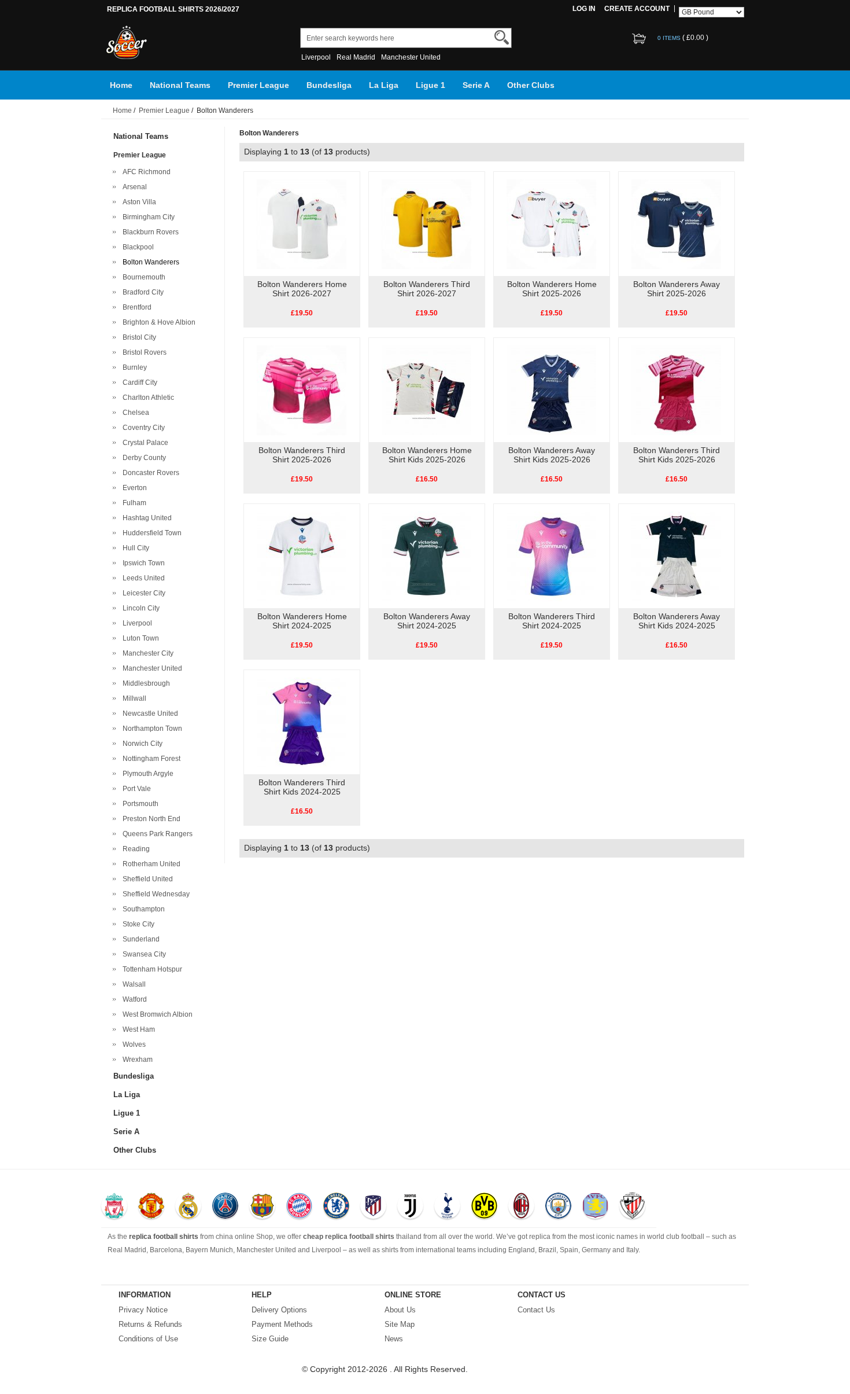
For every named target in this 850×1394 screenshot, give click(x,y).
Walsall (132, 984)
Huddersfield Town (150, 533)
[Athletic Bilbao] (632, 1207)
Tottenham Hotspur (150, 969)
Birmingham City (147, 217)
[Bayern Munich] (299, 1207)
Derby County (142, 458)
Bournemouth (142, 277)
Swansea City (142, 954)
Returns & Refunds (150, 1324)
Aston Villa (137, 202)
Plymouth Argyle (146, 774)
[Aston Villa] (595, 1207)
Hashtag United (145, 518)
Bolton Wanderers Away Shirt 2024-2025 (426, 621)
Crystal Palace (143, 443)
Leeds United (142, 578)
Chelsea (134, 413)
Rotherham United (149, 864)
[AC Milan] (521, 1207)
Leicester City (142, 593)
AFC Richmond (145, 172)
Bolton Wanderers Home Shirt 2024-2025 (302, 621)
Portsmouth (138, 804)
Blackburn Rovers (149, 232)
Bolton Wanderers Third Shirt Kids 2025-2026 (676, 455)
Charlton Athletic (146, 397)
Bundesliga (329, 85)
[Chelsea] (336, 1207)
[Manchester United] (151, 1207)
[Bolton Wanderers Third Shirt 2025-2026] (301, 389)
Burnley (133, 367)
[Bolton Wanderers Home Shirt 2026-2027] (301, 223)
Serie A (476, 85)
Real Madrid (356, 57)
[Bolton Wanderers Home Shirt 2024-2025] (301, 555)
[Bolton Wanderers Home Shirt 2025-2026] (551, 223)
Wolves (132, 1044)
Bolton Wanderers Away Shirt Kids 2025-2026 (551, 455)
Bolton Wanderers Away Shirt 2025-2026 (676, 288)
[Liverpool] (114, 1207)
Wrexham (136, 1059)
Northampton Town (150, 728)
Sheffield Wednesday (154, 894)
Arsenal (133, 187)
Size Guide (270, 1338)
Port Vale (135, 789)
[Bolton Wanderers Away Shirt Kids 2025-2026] (551, 389)
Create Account (637, 9)
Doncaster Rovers (149, 473)
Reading (134, 849)
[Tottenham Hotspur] (447, 1207)
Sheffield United (146, 879)
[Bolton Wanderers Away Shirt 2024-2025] (426, 555)
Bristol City (137, 337)
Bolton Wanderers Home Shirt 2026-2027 (302, 288)
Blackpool (136, 247)
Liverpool (316, 57)
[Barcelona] (262, 1207)
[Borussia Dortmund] (484, 1207)
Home (121, 85)
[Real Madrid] (188, 1207)
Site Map (400, 1324)
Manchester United (411, 57)
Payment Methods (282, 1324)
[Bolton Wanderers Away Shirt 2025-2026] (676, 223)
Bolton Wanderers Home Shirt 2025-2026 (552, 288)
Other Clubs (531, 85)
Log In (584, 9)
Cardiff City (138, 382)
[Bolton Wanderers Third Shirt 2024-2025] (551, 555)
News (394, 1338)
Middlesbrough (144, 683)
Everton (133, 488)
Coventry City (142, 428)
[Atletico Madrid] (373, 1207)
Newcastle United (148, 713)
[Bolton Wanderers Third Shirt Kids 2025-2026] (676, 389)
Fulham (132, 503)
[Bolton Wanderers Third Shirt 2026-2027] (426, 223)
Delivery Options (279, 1309)
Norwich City (140, 744)
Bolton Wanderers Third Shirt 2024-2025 (551, 621)
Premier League (258, 85)
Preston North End (149, 819)
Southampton (142, 909)
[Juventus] (410, 1207)
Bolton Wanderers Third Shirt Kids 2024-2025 (301, 787)
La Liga (383, 85)
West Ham (137, 1029)
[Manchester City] (558, 1207)
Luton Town (139, 638)
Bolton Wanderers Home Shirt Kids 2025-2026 (427, 455)
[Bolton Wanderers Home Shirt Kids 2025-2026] (426, 389)
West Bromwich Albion (156, 1014)
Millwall (132, 698)
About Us (400, 1309)
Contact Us (536, 1309)
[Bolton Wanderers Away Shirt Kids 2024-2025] (676, 555)
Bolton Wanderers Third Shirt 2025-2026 (301, 455)
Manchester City (146, 653)
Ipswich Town (142, 563)
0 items (669, 38)
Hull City (134, 548)
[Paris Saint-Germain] (225, 1207)
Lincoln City (139, 608)
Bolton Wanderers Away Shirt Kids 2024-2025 (676, 621)
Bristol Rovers (143, 352)
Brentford (135, 307)
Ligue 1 (430, 85)
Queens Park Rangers (156, 834)
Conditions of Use (148, 1338)
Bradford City (141, 292)
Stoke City (136, 924)
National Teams (180, 85)
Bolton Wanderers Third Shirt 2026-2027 (426, 288)
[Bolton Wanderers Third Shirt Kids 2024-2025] (301, 721)
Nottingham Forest (149, 759)
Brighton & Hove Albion (157, 322)
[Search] (501, 37)
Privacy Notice (143, 1309)
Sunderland (139, 939)
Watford (133, 999)
